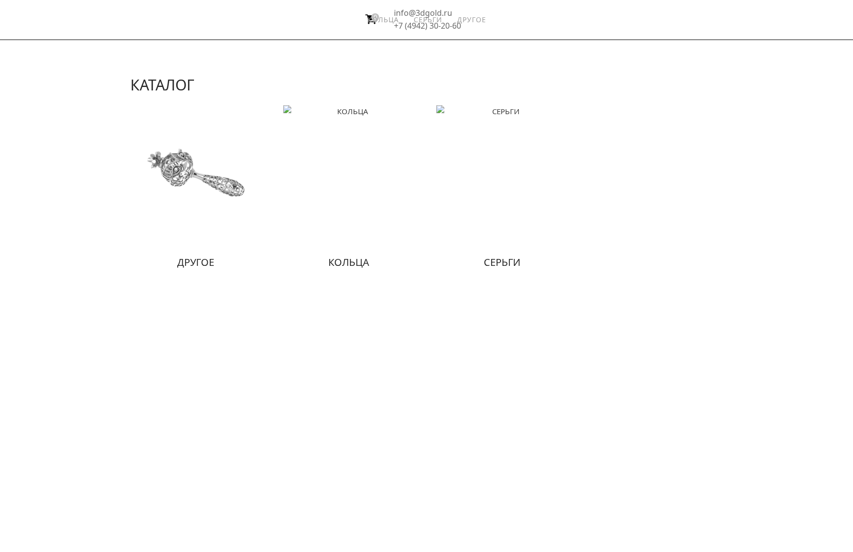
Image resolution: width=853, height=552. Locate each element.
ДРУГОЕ (471, 19)
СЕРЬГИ (428, 19)
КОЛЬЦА (383, 19)
